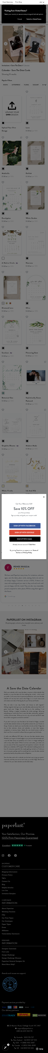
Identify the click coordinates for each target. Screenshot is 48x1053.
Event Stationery (8, 2)
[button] (42, 2)
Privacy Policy (27, 552)
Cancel (20, 19)
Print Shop (18, 2)
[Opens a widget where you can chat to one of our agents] (39, 1049)
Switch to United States (34, 19)
